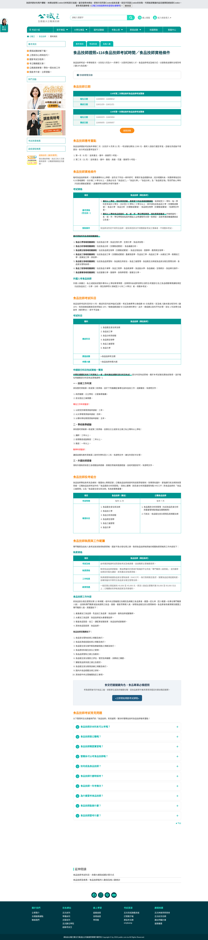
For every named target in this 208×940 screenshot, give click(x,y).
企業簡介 (35, 913)
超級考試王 (67, 927)
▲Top (178, 823)
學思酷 (96, 920)
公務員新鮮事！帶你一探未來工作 (44, 68)
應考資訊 (80, 44)
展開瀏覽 (127, 131)
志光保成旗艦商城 (131, 913)
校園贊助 (154, 30)
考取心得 (116, 30)
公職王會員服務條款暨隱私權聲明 (105, 6)
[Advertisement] (46, 185)
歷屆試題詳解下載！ (38, 51)
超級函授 (97, 913)
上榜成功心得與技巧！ (39, 55)
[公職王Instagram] (100, 895)
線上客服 (146, 18)
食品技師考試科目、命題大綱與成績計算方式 (93, 875)
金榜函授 (97, 916)
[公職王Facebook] (94, 895)
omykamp (128, 923)
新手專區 (61, 30)
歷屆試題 (134, 30)
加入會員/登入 (163, 18)
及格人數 (107, 44)
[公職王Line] (107, 895)
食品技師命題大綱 (109, 362)
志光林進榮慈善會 (162, 913)
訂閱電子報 (128, 916)
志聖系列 (66, 920)
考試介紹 (36, 30)
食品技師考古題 (108, 356)
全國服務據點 (37, 916)
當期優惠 (158, 924)
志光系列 (66, 913)
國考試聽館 (99, 30)
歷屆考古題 (128, 920)
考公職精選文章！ (37, 63)
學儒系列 (66, 916)
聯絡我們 (35, 920)
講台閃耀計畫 (160, 920)
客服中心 (172, 30)
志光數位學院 (68, 924)
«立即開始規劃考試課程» (127, 698)
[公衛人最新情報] (46, 96)
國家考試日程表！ (37, 59)
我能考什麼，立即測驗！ (40, 72)
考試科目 (93, 44)
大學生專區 (79, 30)
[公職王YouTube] (114, 895)
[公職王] (48, 17)
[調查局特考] (46, 123)
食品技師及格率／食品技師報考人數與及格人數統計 (96, 880)
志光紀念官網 (160, 916)
